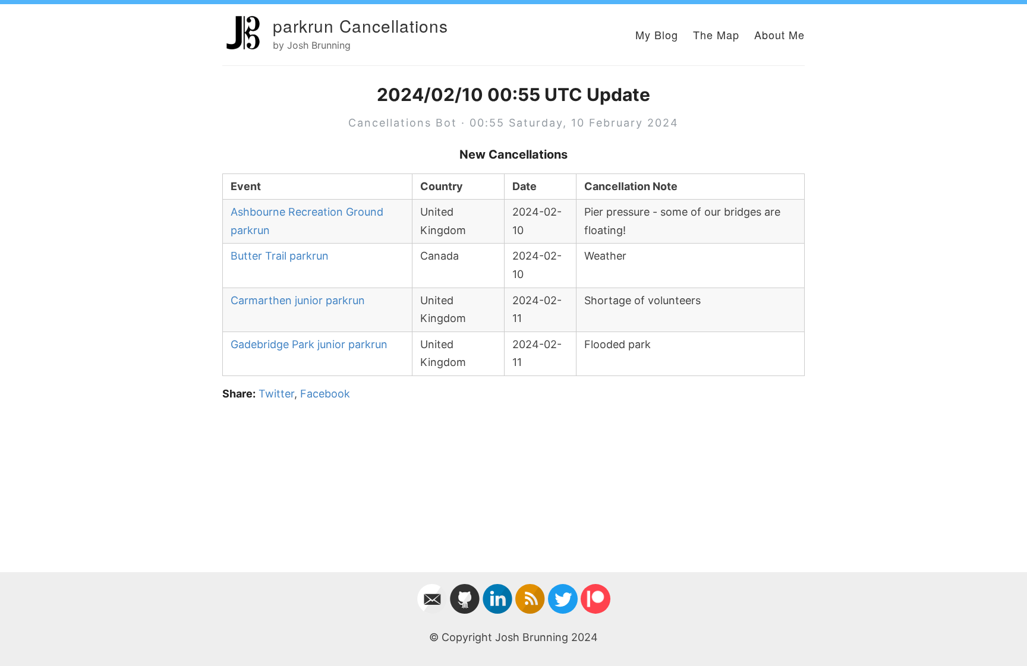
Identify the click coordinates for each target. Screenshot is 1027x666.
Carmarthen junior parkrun (298, 300)
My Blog (656, 34)
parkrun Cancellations (360, 25)
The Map (716, 34)
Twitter (276, 393)
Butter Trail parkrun (280, 256)
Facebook (325, 393)
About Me (779, 34)
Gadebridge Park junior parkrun (309, 344)
